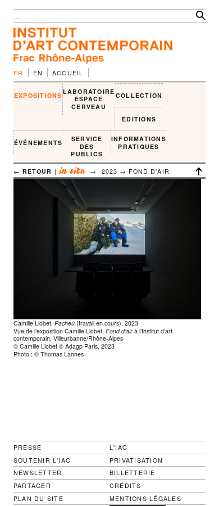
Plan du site (38, 499)
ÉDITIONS (139, 119)
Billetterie (133, 472)
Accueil (68, 73)
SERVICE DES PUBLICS (87, 146)
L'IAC (118, 447)
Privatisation (136, 460)
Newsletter (37, 472)
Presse (27, 447)
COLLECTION (139, 95)
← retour (32, 171)
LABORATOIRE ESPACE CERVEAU (89, 99)
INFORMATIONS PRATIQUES (138, 142)
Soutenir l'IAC (42, 460)
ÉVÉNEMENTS (38, 142)
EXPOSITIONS (38, 95)
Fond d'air (149, 171)
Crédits (126, 486)
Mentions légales (145, 499)
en (38, 73)
